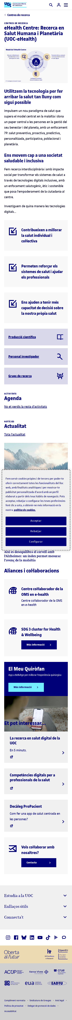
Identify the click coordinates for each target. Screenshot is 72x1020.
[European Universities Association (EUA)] (33, 983)
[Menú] (66, 5)
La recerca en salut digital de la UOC (35, 741)
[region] (36, 509)
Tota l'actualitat (14, 434)
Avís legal (59, 1000)
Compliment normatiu (15, 1000)
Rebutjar (36, 531)
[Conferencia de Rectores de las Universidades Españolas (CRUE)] (60, 972)
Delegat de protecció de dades (42, 1005)
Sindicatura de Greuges (41, 1000)
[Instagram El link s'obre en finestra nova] (8, 937)
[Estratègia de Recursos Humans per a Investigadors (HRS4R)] (49, 954)
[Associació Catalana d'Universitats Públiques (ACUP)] (14, 972)
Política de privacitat (14, 1005)
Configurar (36, 541)
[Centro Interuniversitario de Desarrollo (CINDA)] (12, 983)
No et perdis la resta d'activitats (25, 407)
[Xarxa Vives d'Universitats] (38, 972)
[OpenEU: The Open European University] (63, 954)
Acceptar (36, 521)
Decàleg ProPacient (26, 806)
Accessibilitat (10, 1011)
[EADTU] (57, 983)
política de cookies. (25, 510)
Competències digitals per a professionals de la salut (32, 777)
